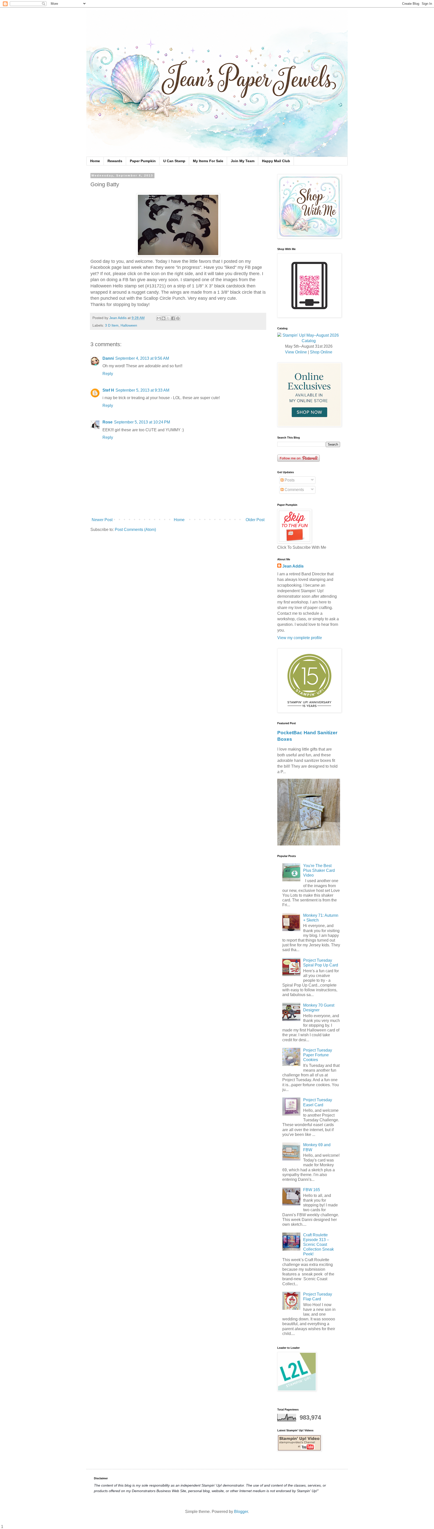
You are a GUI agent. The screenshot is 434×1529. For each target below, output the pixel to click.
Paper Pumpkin (143, 161)
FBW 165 (311, 1190)
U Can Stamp (174, 161)
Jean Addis (293, 566)
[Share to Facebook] (173, 318)
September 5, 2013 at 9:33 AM (142, 390)
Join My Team (242, 161)
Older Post (255, 520)
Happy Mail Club (276, 161)
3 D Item (112, 325)
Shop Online (321, 352)
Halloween (129, 325)
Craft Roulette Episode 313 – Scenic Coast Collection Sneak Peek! (318, 1244)
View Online (296, 352)
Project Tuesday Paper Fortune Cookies (317, 1055)
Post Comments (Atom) (135, 529)
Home (95, 161)
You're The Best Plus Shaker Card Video (319, 870)
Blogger (241, 1511)
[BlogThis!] (163, 318)
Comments (294, 489)
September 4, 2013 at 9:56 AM (142, 358)
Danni (108, 358)
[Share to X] (168, 318)
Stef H (108, 390)
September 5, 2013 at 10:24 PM (142, 422)
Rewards (114, 161)
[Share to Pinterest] (177, 318)
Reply (107, 374)
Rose (107, 422)
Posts (289, 480)
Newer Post (102, 520)
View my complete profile (299, 638)
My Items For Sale (208, 161)
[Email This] (158, 318)
